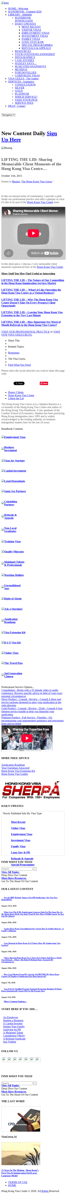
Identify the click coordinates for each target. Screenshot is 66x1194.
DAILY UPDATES (25, 23)
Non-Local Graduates (10, 530)
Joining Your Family (14, 1026)
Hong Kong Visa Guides (14, 774)
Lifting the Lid (16, 398)
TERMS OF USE (17, 1182)
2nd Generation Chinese (13, 675)
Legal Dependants (14, 481)
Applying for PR (12, 1029)
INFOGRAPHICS (25, 57)
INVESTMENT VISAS (35, 36)
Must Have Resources (14, 878)
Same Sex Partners (15, 491)
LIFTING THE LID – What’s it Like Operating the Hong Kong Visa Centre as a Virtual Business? (31, 291)
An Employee (10, 1017)
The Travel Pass (13, 663)
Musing (16, 181)
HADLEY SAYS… (26, 63)
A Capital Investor (13, 1023)
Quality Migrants (14, 551)
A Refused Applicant (14, 1038)
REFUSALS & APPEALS (36, 48)
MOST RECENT (31, 26)
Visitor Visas (11, 652)
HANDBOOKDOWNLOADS (24, 19)
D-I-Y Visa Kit (12, 642)
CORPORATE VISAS (27, 75)
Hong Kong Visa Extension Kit (18, 771)
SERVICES (21, 81)
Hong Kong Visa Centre (40, 202)
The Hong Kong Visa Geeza (36, 181)
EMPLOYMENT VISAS (35, 32)
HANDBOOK (24, 11)
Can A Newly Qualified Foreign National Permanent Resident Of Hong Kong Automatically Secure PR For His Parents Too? (31, 990)
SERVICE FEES (24, 102)
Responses (13, 352)
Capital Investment (15, 470)
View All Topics (10, 872)
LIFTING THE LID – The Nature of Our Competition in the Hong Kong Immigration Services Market (32, 282)
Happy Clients (16, 392)
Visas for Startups (14, 460)
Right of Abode (13, 598)
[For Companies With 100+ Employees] (31, 798)
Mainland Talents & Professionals (14, 563)
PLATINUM (22, 93)
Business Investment (10, 449)
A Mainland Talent (13, 1032)
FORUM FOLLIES (25, 72)
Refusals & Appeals (10, 516)
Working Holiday (14, 575)
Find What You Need (19, 364)
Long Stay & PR (20, 852)
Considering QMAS (14, 1035)
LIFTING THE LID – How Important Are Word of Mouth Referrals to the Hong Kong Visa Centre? (31, 323)
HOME (18, 8)
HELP (16, 106)
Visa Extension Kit (14, 632)
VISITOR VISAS (31, 29)
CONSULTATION (25, 84)
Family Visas (18, 846)
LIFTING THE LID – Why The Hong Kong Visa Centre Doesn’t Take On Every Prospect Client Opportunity (29, 302)
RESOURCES (23, 51)
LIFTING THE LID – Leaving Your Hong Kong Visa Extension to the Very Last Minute (32, 314)
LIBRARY (20, 14)
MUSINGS (21, 69)
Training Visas (12, 541)
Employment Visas (15, 437)
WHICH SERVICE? (26, 96)
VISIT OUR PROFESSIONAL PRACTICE (25, 331)
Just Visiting (9, 1041)
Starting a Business (13, 1020)
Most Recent (18, 822)
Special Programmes (23, 864)
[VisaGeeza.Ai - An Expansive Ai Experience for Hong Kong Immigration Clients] (33, 1153)
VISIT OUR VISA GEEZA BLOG (30, 333)
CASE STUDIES (24, 60)
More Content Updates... (15, 1001)
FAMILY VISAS (31, 39)
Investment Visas (20, 840)
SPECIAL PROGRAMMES (37, 45)
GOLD (19, 90)
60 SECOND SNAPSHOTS (30, 66)
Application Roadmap (11, 621)
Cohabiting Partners (10, 503)
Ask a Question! (13, 608)
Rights (45, 1191)
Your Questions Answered (15, 767)
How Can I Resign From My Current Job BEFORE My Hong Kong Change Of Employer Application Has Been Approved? (30, 975)
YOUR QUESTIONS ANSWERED (35, 54)
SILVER (19, 87)
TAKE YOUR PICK (26, 99)
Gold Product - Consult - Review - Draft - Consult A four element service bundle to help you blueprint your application (31, 711)
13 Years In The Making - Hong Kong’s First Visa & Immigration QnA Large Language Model (20, 1173)
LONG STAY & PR (33, 42)
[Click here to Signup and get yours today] (33, 1119)
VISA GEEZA (23, 78)
